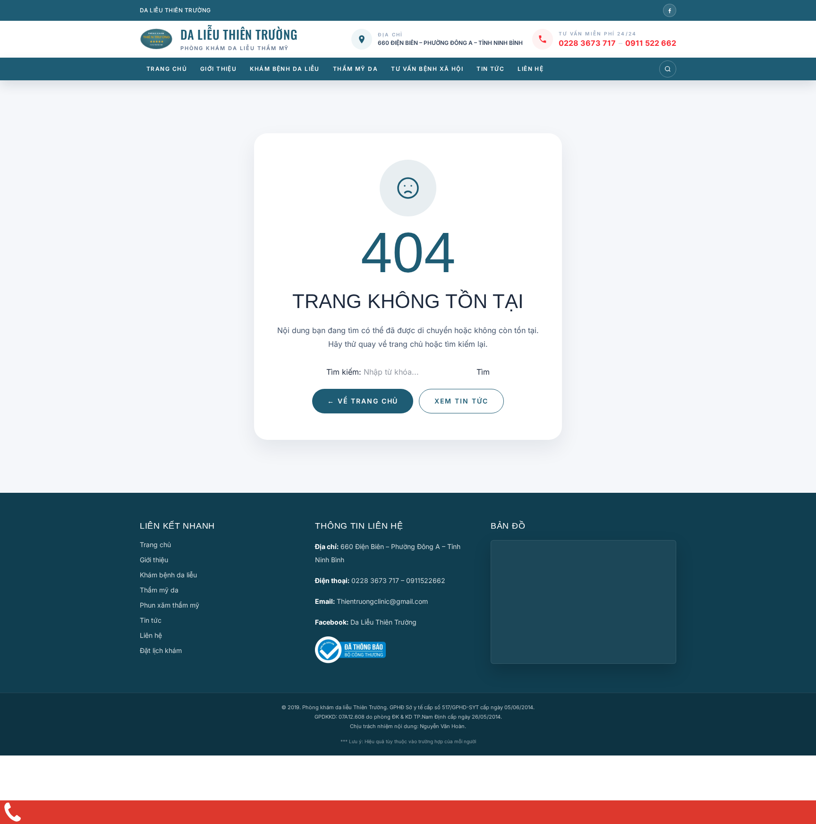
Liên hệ (531, 68)
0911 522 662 (650, 43)
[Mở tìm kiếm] (667, 68)
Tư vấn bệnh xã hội (427, 68)
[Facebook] (669, 10)
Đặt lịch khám (161, 650)
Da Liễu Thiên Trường (383, 622)
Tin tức (490, 68)
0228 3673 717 (587, 43)
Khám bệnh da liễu (284, 68)
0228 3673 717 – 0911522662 (398, 580)
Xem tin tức (461, 401)
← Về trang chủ (362, 401)
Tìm (483, 372)
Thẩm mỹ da (355, 68)
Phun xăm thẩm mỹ (169, 605)
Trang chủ (166, 68)
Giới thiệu (218, 68)
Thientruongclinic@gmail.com (382, 601)
